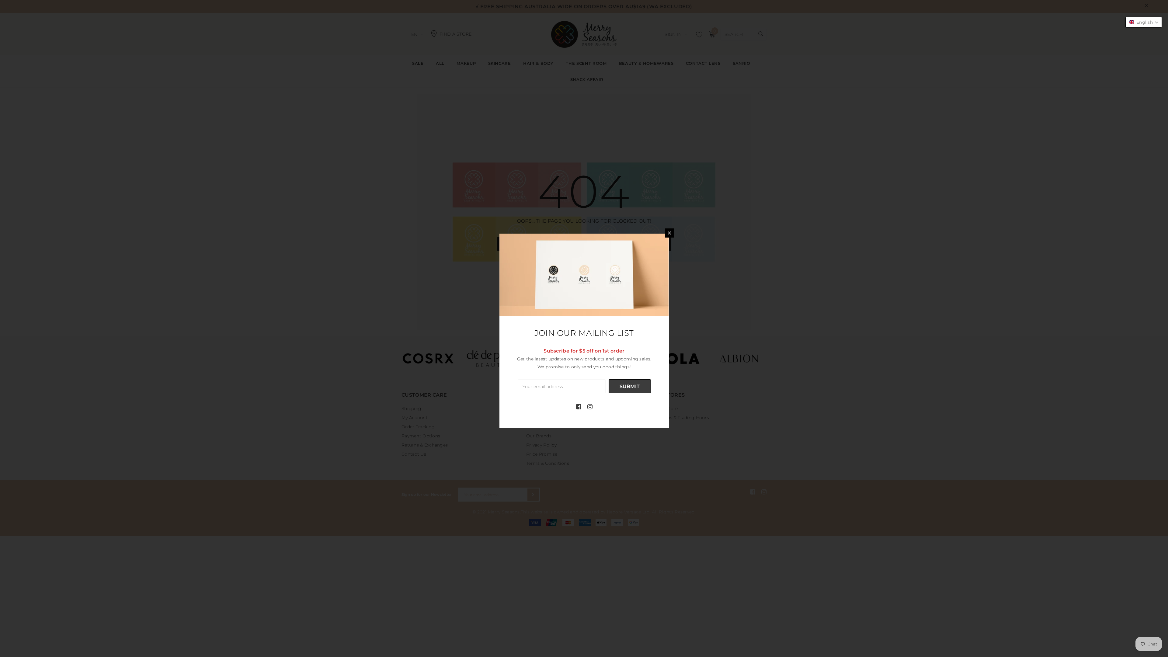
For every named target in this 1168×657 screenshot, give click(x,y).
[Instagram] (590, 406)
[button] (1144, 22)
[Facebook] (578, 406)
